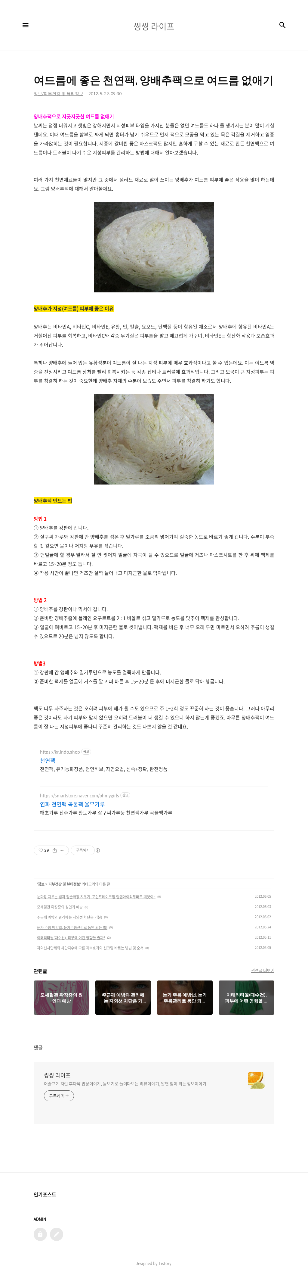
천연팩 (47, 760)
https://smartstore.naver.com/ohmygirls (79, 795)
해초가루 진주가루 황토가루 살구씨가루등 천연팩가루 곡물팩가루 (106, 812)
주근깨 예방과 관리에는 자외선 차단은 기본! (69, 917)
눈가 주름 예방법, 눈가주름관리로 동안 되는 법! (72, 927)
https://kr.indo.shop (60, 751)
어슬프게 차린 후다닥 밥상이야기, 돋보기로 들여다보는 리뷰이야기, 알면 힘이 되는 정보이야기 (125, 1083)
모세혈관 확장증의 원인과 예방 (60, 907)
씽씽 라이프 (57, 1075)
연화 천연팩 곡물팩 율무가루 (72, 804)
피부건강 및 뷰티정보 (64, 884)
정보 (41, 884)
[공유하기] (54, 850)
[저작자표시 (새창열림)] (97, 850)
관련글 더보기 (263, 970)
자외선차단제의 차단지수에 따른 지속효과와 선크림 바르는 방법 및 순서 (90, 948)
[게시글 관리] (62, 850)
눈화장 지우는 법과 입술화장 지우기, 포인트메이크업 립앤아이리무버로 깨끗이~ (96, 896)
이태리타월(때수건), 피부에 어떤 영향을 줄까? (71, 937)
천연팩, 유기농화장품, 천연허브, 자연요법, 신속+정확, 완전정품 (104, 768)
